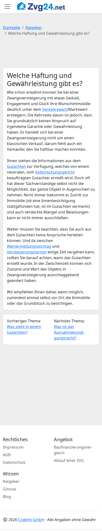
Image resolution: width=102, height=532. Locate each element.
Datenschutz (14, 462)
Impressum (13, 447)
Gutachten (17, 166)
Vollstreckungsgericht (55, 172)
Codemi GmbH (31, 519)
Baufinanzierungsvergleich (73, 450)
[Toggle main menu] (7, 6)
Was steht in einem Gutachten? (24, 329)
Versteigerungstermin (27, 252)
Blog (7, 496)
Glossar (10, 489)
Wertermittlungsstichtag (29, 246)
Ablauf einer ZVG (69, 460)
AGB (6, 454)
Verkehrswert (54, 109)
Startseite (11, 27)
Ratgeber (33, 27)
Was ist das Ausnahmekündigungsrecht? (69, 332)
